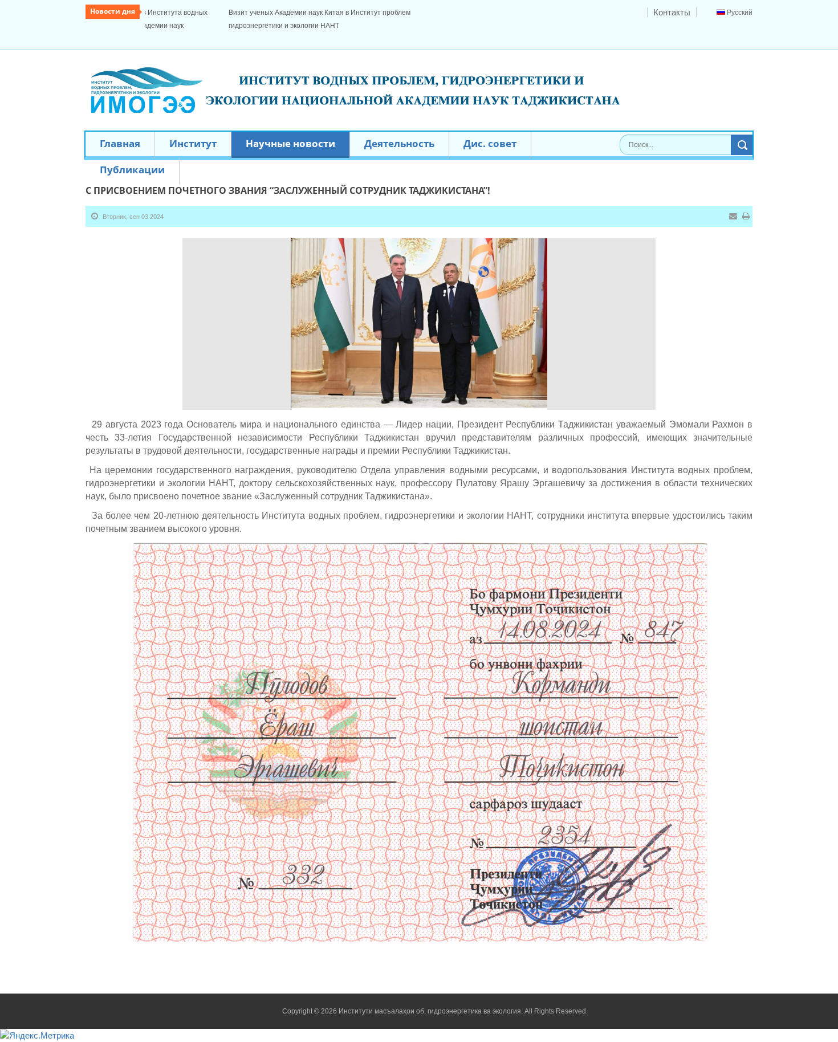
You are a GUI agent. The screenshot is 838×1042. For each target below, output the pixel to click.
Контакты (671, 12)
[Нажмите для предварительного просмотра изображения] (419, 310)
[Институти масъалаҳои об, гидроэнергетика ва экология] (357, 76)
